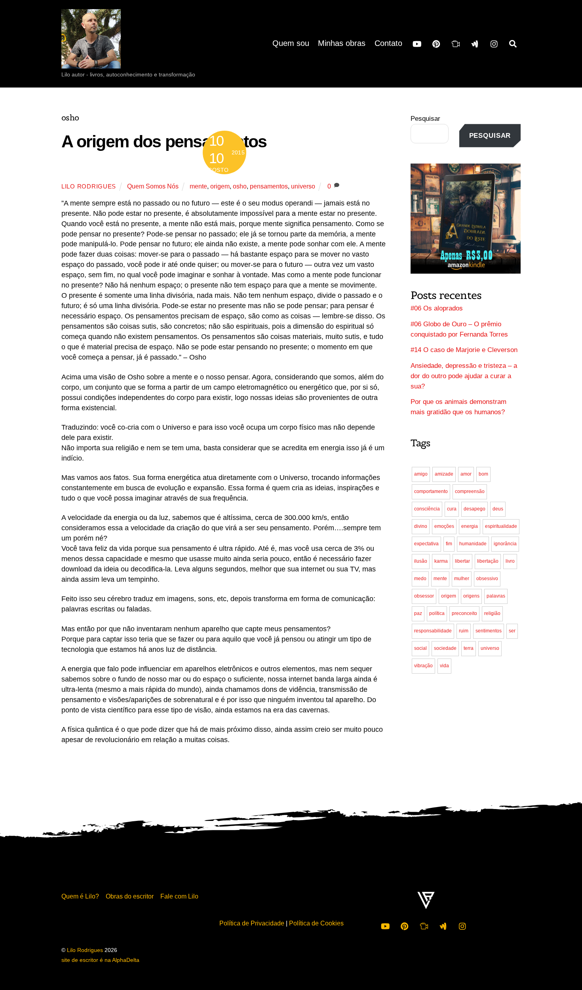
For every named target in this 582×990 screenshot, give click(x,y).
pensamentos (269, 186)
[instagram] (494, 43)
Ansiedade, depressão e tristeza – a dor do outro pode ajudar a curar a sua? (464, 376)
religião (492, 613)
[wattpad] (475, 43)
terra (469, 648)
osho (240, 186)
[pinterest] (436, 43)
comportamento (431, 491)
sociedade (445, 648)
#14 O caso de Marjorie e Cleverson (464, 350)
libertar (462, 561)
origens (471, 596)
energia (469, 526)
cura (451, 509)
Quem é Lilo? (80, 896)
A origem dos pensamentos (164, 141)
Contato (388, 43)
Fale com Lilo (179, 896)
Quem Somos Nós (153, 186)
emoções (444, 526)
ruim (463, 631)
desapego (474, 509)
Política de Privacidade (251, 923)
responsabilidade (433, 631)
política (437, 613)
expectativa (426, 543)
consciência (427, 509)
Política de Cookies (316, 923)
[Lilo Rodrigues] (91, 61)
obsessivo (487, 578)
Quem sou (290, 43)
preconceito (464, 613)
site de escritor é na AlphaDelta (100, 960)
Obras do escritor (130, 896)
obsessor (424, 596)
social (420, 648)
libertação (487, 561)
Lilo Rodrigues (88, 186)
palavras (496, 596)
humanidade (473, 543)
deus (498, 509)
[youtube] (417, 43)
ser (512, 631)
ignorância (505, 543)
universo (303, 186)
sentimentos (488, 631)
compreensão (470, 491)
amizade (444, 474)
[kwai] (456, 43)
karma (441, 561)
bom (483, 474)
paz (418, 613)
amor (466, 474)
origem (220, 186)
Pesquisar (425, 118)
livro (510, 561)
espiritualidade (501, 526)
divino (420, 526)
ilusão (420, 561)
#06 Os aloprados (437, 308)
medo (420, 578)
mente (198, 186)
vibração (423, 665)
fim (449, 543)
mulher (461, 578)
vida (444, 665)
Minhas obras (341, 43)
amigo (421, 474)
